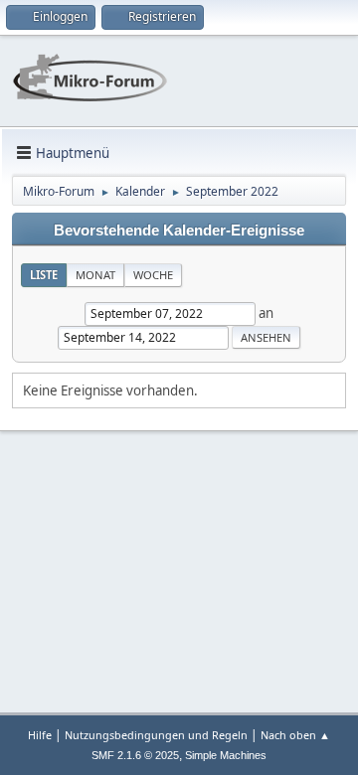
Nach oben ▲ (295, 734)
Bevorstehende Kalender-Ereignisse (179, 230)
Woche (153, 274)
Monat (95, 274)
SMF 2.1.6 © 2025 (135, 755)
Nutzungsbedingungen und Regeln (156, 734)
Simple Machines (226, 755)
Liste (44, 274)
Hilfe (40, 734)
